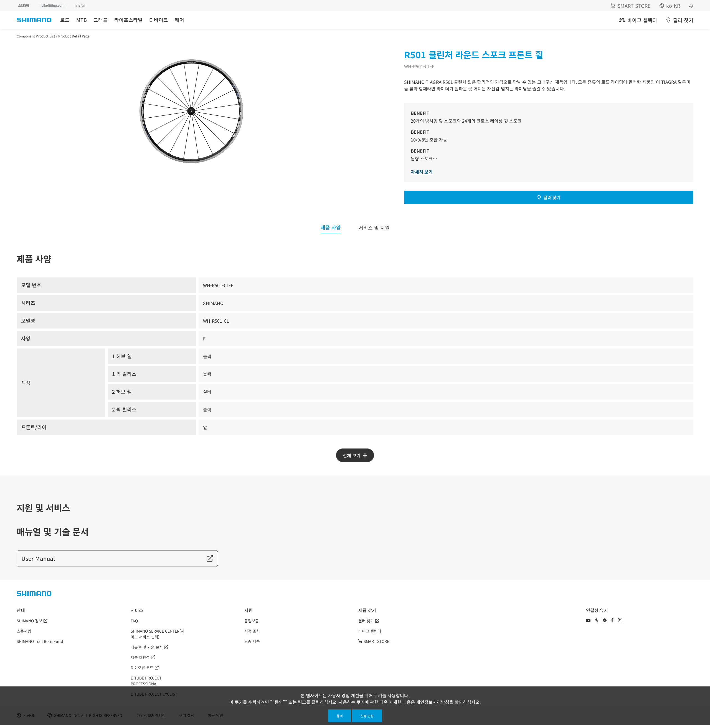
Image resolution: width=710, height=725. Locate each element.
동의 (340, 715)
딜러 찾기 (552, 197)
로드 (65, 20)
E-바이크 (158, 20)
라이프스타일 (128, 20)
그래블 (100, 20)
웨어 (179, 20)
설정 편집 (367, 715)
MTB (81, 20)
